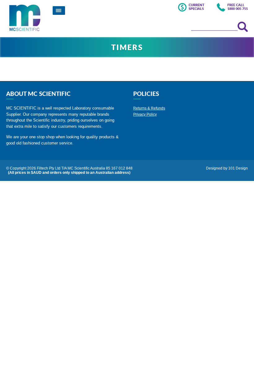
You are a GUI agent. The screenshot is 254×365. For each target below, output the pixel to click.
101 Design (238, 168)
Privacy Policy (145, 114)
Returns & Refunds (149, 108)
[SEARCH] (243, 27)
